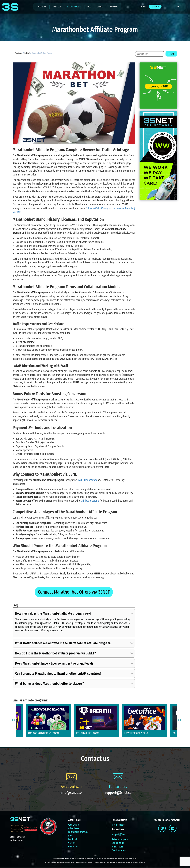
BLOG (89, 7)
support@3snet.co (118, 792)
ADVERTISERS (57, 7)
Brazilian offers (119, 850)
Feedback (72, 839)
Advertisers (73, 828)
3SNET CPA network (87, 480)
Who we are (73, 824)
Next (179, 720)
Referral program (120, 839)
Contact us (113, 7)
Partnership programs (78, 832)
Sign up (155, 6)
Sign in (143, 6)
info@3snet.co (71, 792)
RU (179, 15)
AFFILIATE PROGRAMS (74, 7)
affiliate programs (90, 500)
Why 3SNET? (117, 846)
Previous (13, 720)
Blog (70, 835)
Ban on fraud (118, 843)
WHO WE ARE (42, 7)
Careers (100, 7)
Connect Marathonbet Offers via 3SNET (74, 592)
